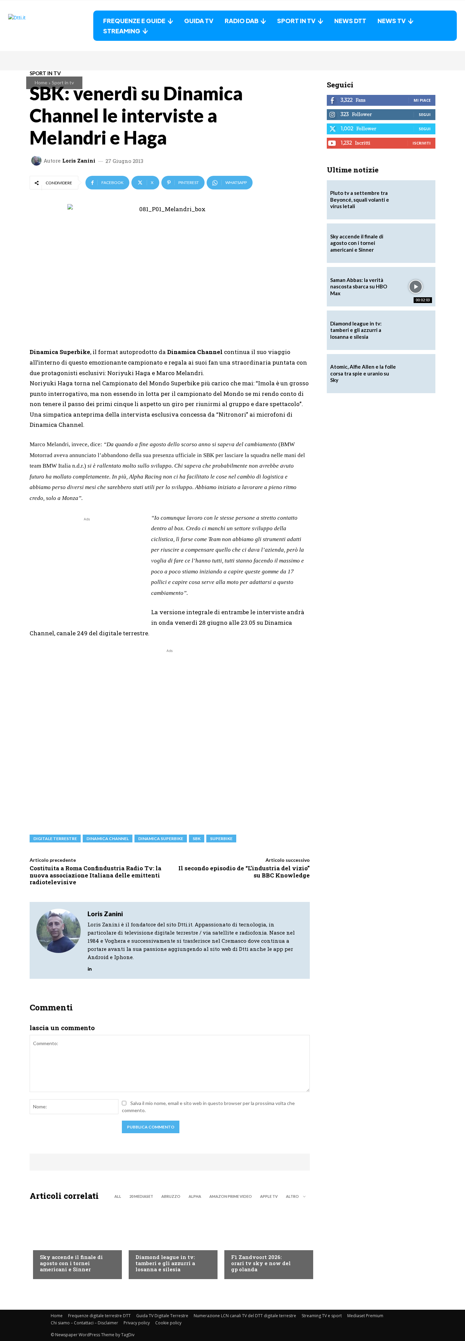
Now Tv (49, 1243)
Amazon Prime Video (230, 1196)
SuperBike (221, 838)
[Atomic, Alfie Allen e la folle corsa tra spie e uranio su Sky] (415, 373)
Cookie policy (168, 1323)
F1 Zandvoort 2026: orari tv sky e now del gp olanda (261, 1263)
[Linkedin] (89, 967)
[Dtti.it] (50, 25)
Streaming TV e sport (322, 1316)
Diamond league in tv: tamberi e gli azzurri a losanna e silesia (165, 1263)
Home (41, 82)
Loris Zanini (78, 160)
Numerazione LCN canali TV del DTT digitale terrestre (245, 1316)
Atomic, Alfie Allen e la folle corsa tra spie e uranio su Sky (363, 373)
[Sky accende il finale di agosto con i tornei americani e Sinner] (74, 1242)
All (117, 1196)
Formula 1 (243, 1243)
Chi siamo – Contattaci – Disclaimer (84, 1323)
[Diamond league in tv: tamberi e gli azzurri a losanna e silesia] (415, 330)
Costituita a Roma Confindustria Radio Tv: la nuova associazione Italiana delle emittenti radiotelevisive (95, 875)
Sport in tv (63, 82)
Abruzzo (170, 1196)
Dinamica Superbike (160, 838)
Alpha (195, 1196)
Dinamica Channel (107, 838)
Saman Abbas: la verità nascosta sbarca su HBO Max (358, 286)
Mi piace (422, 100)
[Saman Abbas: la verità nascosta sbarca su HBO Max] (415, 286)
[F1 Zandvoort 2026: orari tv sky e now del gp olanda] (265, 1242)
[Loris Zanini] (37, 160)
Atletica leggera (155, 1243)
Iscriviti (422, 143)
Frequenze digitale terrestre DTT (99, 1316)
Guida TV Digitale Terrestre (162, 1316)
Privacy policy (137, 1323)
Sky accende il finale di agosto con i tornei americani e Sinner (71, 1263)
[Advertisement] (87, 570)
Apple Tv (269, 1196)
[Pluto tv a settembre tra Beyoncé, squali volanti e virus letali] (415, 200)
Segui (425, 114)
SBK (197, 838)
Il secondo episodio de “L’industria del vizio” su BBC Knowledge (244, 871)
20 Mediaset (141, 1196)
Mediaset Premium (365, 1316)
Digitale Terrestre (55, 838)
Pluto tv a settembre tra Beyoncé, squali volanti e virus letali (359, 199)
